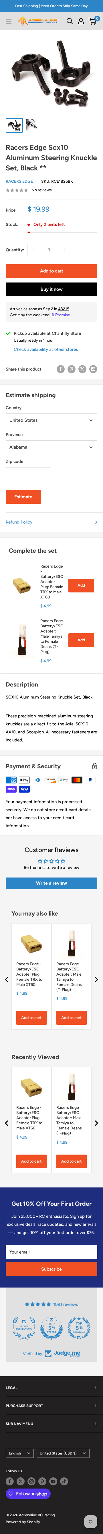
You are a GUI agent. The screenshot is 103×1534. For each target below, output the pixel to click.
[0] (92, 21)
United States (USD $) (58, 1453)
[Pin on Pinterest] (72, 369)
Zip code (14, 461)
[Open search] (70, 21)
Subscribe (51, 1269)
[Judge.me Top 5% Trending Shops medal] (79, 1328)
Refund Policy (19, 522)
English (15, 1453)
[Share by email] (93, 369)
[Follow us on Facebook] (10, 1481)
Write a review (51, 883)
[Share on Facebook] (61, 369)
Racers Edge (19, 181)
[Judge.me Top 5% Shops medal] (51, 1328)
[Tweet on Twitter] (82, 369)
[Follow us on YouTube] (53, 1481)
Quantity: (15, 249)
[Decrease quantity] (34, 250)
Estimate (23, 497)
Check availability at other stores (46, 349)
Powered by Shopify (23, 1522)
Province (14, 434)
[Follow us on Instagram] (31, 1481)
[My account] (81, 21)
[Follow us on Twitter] (21, 1481)
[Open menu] (8, 21)
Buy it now (52, 289)
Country (13, 407)
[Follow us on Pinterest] (42, 1481)
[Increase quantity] (64, 250)
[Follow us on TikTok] (64, 1481)
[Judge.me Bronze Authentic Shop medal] (24, 1328)
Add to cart (51, 271)
